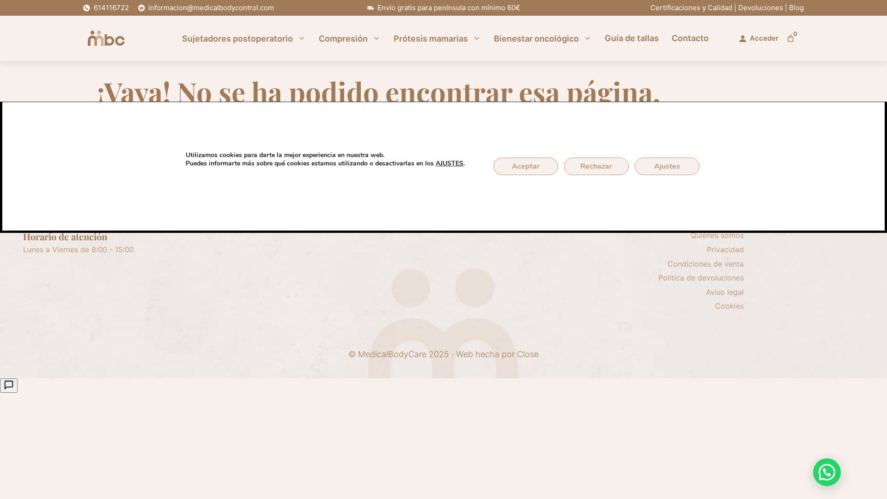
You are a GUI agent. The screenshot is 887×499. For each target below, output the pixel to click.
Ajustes (667, 166)
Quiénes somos (717, 235)
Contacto (690, 38)
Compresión (343, 38)
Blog (796, 7)
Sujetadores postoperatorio (237, 38)
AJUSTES (449, 163)
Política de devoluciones (701, 277)
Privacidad (725, 249)
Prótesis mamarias (431, 38)
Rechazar (596, 166)
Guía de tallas (632, 38)
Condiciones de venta (706, 263)
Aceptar (526, 166)
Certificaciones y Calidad (691, 7)
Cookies (729, 305)
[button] (827, 472)
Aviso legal (725, 292)
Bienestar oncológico (536, 38)
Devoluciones (760, 7)
